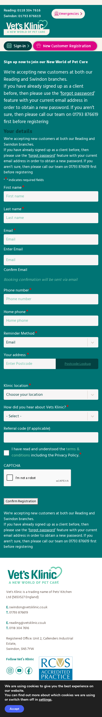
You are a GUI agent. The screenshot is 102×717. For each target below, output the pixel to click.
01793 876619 (18, 612)
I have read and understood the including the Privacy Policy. (45, 452)
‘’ (77, 93)
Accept (14, 709)
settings (45, 699)
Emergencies (69, 13)
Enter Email (13, 249)
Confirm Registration (21, 501)
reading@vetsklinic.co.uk (27, 623)
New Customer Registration (67, 45)
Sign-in (20, 45)
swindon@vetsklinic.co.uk (28, 607)
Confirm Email (15, 270)
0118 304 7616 (19, 628)
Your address (16, 355)
